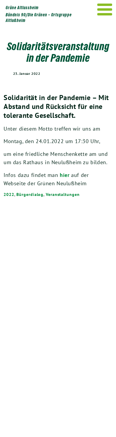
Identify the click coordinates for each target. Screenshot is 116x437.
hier (64, 175)
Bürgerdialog (29, 194)
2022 (9, 194)
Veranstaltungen (63, 194)
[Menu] (105, 9)
